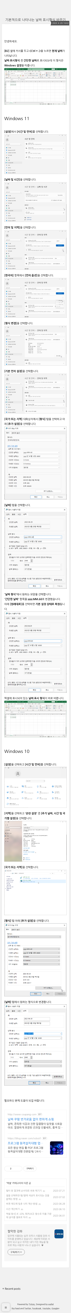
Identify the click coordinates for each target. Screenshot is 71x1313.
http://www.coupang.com (22, 1114)
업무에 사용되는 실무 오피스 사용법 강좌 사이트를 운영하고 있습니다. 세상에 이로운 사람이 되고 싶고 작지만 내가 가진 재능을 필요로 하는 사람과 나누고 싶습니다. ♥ (29, 1240)
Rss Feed (16, 1309)
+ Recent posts (11, 1288)
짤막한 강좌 (15, 1231)
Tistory (32, 1304)
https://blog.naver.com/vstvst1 (24, 1138)
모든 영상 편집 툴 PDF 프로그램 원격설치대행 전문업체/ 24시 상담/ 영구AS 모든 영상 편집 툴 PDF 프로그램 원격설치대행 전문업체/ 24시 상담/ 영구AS (25, 1150)
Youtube (46, 1309)
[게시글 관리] (19, 1168)
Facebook (36, 1309)
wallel (51, 1304)
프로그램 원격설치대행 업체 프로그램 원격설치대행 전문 (25, 1143)
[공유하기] (14, 1168)
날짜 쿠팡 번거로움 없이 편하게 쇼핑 (31, 1119)
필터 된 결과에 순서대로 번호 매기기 (24, 1191)
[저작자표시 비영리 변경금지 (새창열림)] (40, 1168)
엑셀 (9, 1183)
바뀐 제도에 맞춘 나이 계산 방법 (21, 1204)
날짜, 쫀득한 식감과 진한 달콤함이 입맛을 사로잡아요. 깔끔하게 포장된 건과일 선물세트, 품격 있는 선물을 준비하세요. (35, 1126)
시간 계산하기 (13, 1209)
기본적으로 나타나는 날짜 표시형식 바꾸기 (35, 19)
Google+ (55, 1309)
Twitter (27, 1309)
